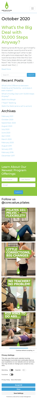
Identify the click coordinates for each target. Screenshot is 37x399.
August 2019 (7, 146)
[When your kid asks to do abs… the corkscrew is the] (18, 329)
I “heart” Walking (9, 103)
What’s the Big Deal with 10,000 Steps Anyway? (17, 35)
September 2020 (9, 123)
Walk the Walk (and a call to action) (17, 106)
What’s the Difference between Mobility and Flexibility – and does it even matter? (17, 88)
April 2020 (6, 136)
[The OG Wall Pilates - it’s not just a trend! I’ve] (18, 294)
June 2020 (6, 133)
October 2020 (7, 120)
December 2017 (8, 156)
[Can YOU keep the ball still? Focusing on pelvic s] (18, 225)
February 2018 (7, 152)
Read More (6, 69)
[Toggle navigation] (32, 8)
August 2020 (7, 126)
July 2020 (5, 129)
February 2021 (7, 116)
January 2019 (7, 149)
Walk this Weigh (9, 100)
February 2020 (8, 143)
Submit (18, 192)
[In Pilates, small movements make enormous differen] (18, 259)
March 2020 (7, 139)
